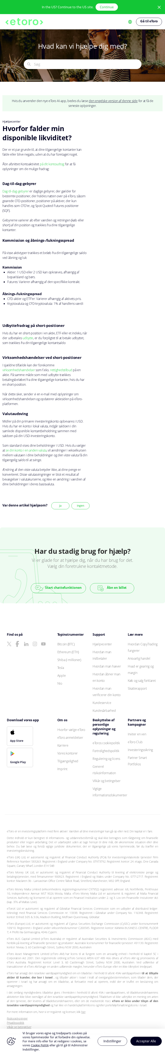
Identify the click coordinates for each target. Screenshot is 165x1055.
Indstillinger (112, 1041)
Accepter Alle (146, 1041)
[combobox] (87, 64)
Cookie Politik (40, 1045)
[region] (82, 1042)
